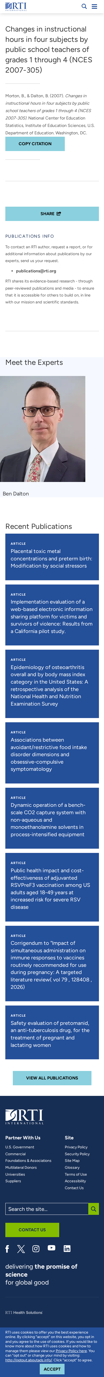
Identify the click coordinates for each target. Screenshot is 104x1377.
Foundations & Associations (28, 1161)
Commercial (15, 1154)
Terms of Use (76, 1174)
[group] (46, 436)
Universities (15, 1174)
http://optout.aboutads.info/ (28, 1360)
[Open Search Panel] (84, 6)
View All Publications (52, 1078)
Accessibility (75, 1181)
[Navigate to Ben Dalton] (44, 431)
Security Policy (77, 1154)
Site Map (72, 1161)
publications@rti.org (36, 270)
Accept (54, 1369)
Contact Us (74, 1188)
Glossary (72, 1168)
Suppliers (13, 1181)
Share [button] (47, 213)
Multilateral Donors (21, 1168)
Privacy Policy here (71, 1351)
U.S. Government (19, 1147)
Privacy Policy (76, 1147)
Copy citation (35, 143)
